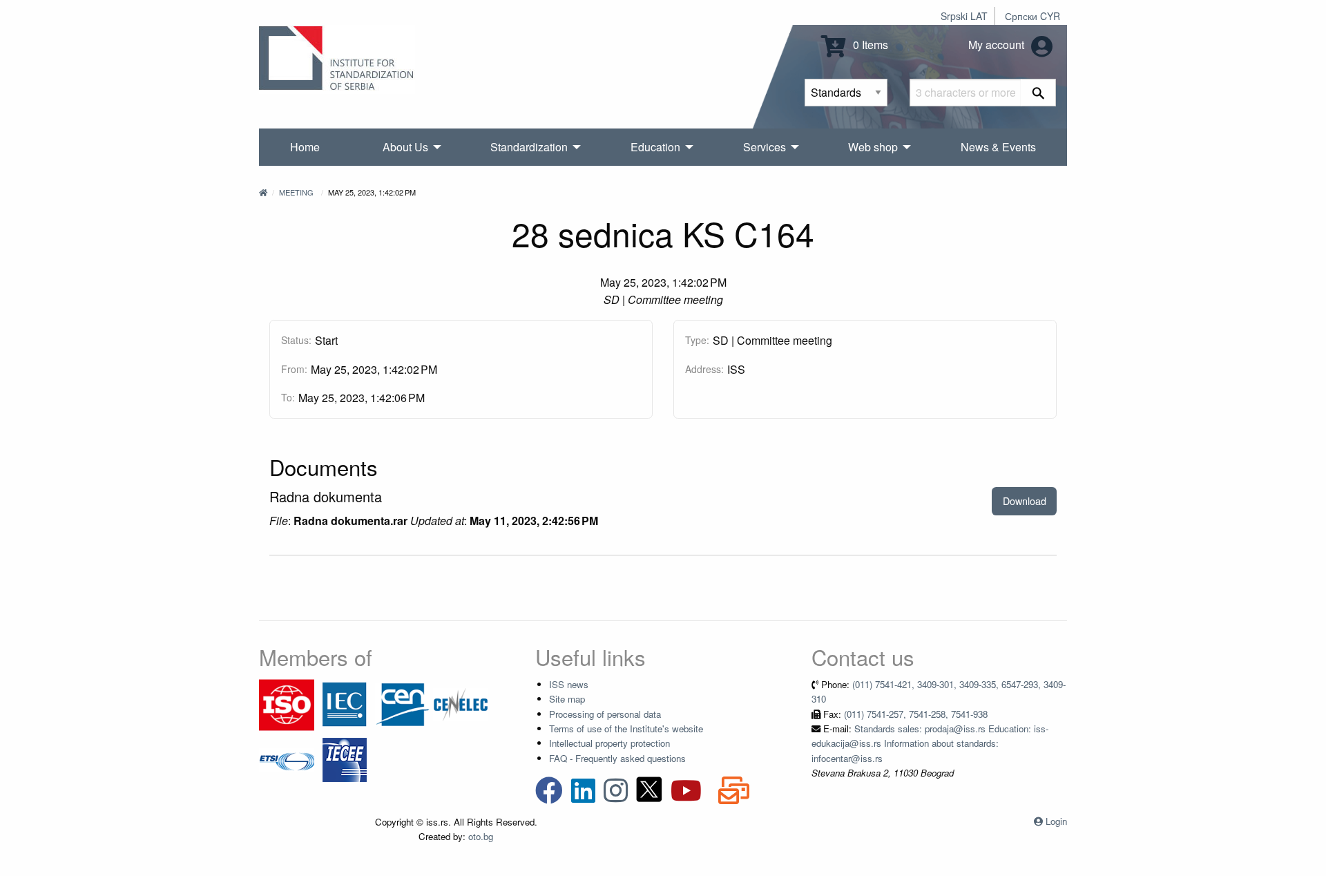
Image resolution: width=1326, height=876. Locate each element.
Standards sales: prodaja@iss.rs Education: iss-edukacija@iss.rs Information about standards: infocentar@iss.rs (929, 743)
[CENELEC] (460, 703)
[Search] (1038, 92)
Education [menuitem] (655, 147)
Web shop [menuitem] (873, 147)
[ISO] (286, 703)
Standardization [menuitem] (529, 147)
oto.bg (480, 836)
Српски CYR (1032, 16)
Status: (296, 340)
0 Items (869, 45)
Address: (704, 369)
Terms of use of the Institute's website (626, 728)
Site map (567, 698)
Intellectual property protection (609, 743)
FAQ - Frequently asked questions (617, 758)
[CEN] (402, 703)
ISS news (568, 684)
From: (294, 369)
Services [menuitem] (764, 147)
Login (1056, 821)
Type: (697, 340)
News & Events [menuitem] (998, 147)
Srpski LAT (964, 16)
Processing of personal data (605, 714)
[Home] (263, 192)
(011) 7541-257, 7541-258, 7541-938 (916, 714)
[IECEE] (344, 758)
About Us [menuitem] (405, 147)
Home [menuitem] (305, 147)
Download (1024, 500)
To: (288, 397)
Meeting (296, 192)
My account (997, 45)
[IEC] (344, 703)
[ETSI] (286, 758)
